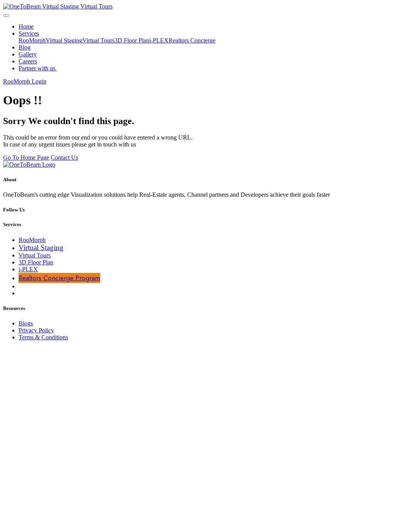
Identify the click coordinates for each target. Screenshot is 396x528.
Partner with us (38, 68)
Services (29, 33)
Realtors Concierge (192, 40)
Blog (25, 47)
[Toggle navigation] (6, 15)
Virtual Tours (98, 40)
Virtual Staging (64, 40)
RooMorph (32, 40)
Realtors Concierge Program (59, 278)
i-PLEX (159, 40)
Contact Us (64, 157)
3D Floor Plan (131, 40)
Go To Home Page (26, 157)
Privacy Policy (36, 330)
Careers (28, 61)
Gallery (28, 54)
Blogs (26, 323)
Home (26, 26)
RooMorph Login (24, 81)
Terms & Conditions (43, 337)
